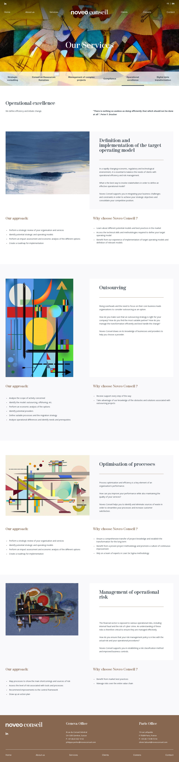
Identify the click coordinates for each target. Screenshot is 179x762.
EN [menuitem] (173, 3)
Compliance (109, 78)
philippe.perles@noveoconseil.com (81, 742)
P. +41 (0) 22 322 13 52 (75, 739)
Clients (124, 12)
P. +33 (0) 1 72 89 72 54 (148, 739)
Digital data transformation (163, 78)
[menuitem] (167, 4)
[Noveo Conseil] (89, 12)
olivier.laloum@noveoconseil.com (153, 742)
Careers (147, 12)
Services (54, 12)
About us (29, 12)
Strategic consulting (12, 78)
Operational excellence (133, 78)
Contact (171, 12)
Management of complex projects (81, 78)
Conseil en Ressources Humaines (43, 78)
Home (7, 12)
